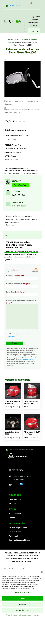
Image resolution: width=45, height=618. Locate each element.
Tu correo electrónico (19, 284)
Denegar (22, 604)
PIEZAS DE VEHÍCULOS (22, 40)
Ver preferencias (22, 610)
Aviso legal (36, 615)
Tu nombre (15, 275)
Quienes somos (36, 18)
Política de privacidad (24, 615)
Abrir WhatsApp (20, 185)
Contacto (34, 31)
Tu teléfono (15, 292)
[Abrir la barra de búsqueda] (31, 3)
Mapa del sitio (15, 513)
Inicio (10, 40)
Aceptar (22, 598)
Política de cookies (11, 615)
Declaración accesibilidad (19, 540)
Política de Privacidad (26, 360)
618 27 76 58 (14, 5)
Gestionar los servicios (22, 592)
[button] (42, 572)
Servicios (12, 503)
